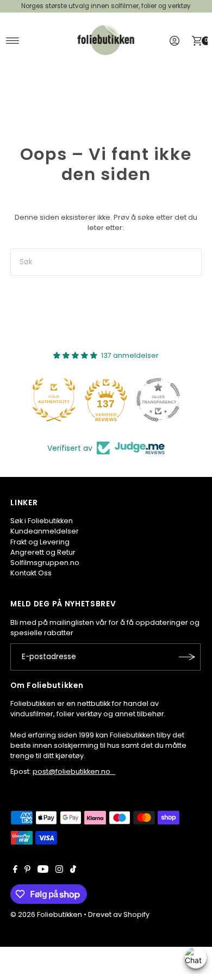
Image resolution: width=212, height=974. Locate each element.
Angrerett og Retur (43, 552)
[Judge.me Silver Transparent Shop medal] (158, 399)
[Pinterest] (27, 871)
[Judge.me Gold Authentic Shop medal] (54, 399)
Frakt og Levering (40, 542)
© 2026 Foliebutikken (46, 914)
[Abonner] (187, 657)
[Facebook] (15, 871)
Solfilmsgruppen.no (44, 562)
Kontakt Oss (31, 573)
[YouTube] (43, 871)
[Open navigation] (12, 40)
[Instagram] (59, 871)
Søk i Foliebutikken (41, 520)
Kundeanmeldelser (44, 531)
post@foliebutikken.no (74, 771)
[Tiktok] (73, 871)
